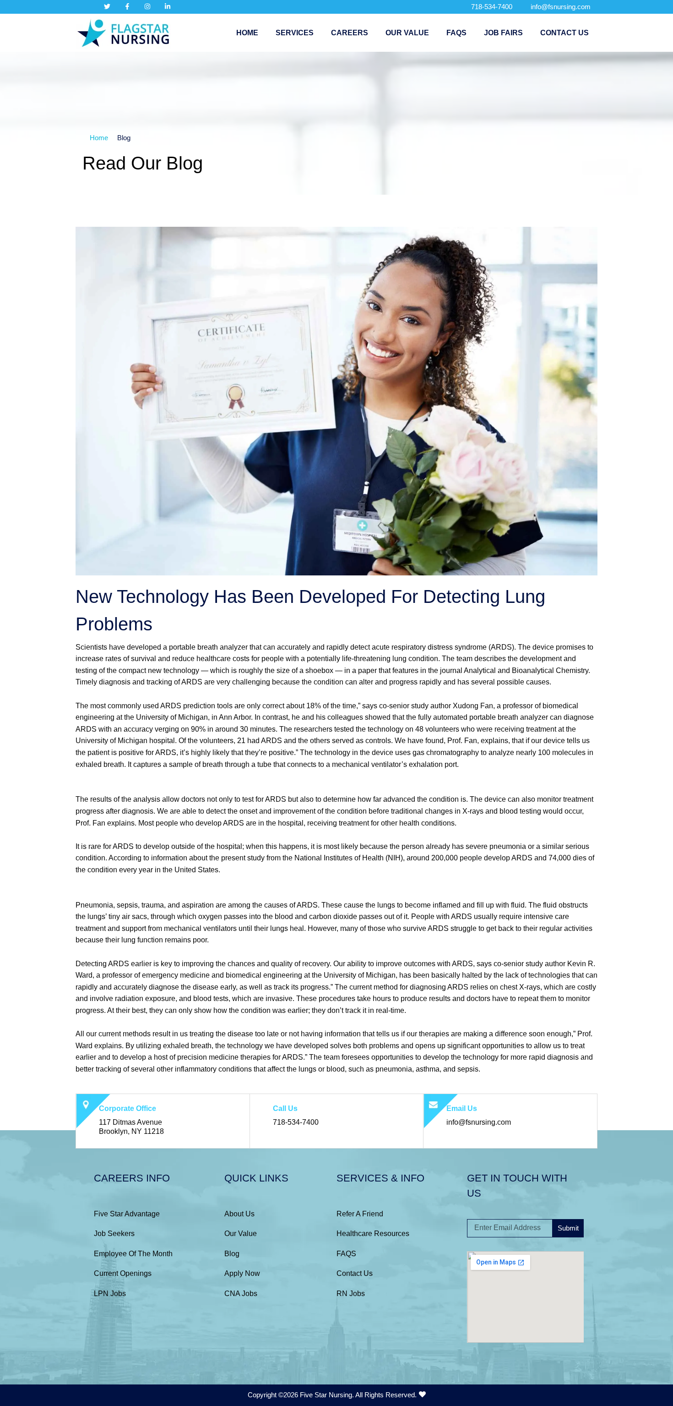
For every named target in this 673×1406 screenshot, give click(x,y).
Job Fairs (503, 33)
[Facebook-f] (127, 6)
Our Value (407, 33)
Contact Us (564, 33)
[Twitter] (107, 6)
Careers (349, 33)
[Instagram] (147, 6)
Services (295, 33)
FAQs (456, 33)
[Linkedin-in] (167, 6)
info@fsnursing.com (561, 7)
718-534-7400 (491, 7)
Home (247, 33)
